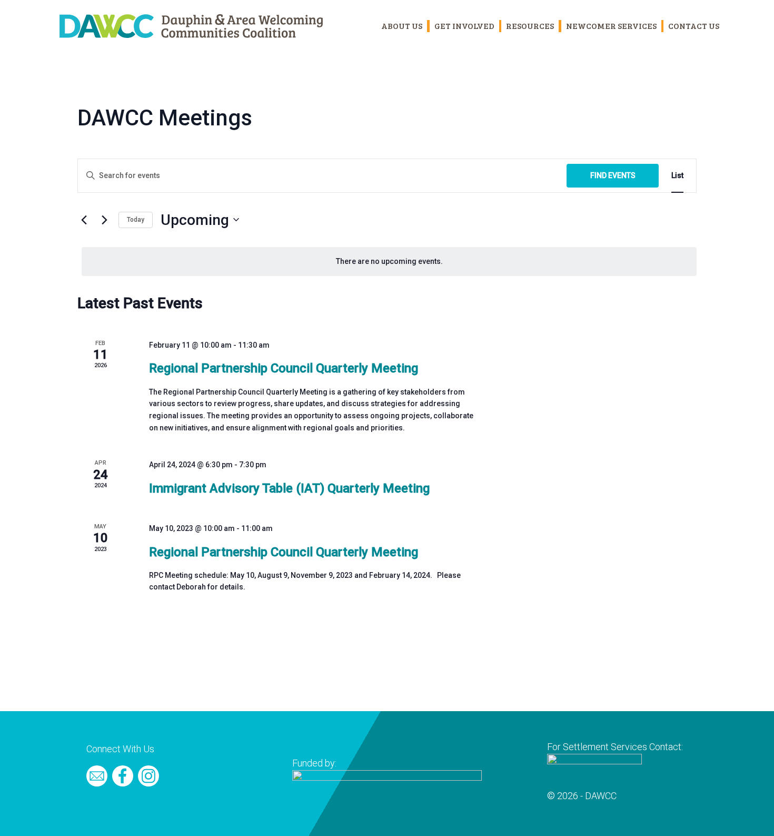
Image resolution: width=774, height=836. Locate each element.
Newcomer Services (611, 25)
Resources (530, 25)
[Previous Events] (83, 219)
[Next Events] (104, 219)
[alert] (389, 261)
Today (135, 219)
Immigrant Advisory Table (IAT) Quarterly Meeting (289, 488)
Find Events (613, 175)
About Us (401, 25)
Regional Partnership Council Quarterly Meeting (283, 368)
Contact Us (693, 25)
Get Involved (464, 25)
